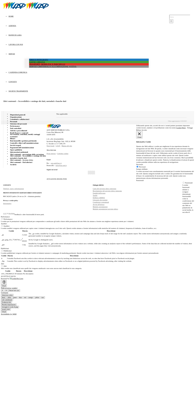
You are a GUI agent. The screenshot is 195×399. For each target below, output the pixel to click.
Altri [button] (2, 264)
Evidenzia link (6, 302)
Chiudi (4, 286)
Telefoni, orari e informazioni (13, 189)
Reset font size (14, 290)
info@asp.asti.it (61, 165)
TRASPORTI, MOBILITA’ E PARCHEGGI (47, 64)
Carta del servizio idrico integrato (104, 189)
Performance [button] (5, 217)
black (3, 297)
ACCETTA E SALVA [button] (8, 276)
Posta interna (51, 154)
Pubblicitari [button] (5, 248)
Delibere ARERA (99, 198)
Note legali (50, 146)
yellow (37, 297)
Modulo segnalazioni (100, 207)
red (25, 297)
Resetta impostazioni (9, 305)
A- (2, 290)
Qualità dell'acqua (99, 193)
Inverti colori (6, 309)
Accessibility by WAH (8, 314)
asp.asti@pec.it (56, 163)
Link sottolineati (7, 300)
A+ (6, 290)
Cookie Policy (181, 128)
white (9, 297)
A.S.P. (5, 213)
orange (30, 297)
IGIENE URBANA (37, 62)
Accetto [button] (144, 130)
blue (20, 297)
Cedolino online (62, 154)
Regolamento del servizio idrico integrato (107, 191)
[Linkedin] (94, 172)
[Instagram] (92, 172)
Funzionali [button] (140, 180)
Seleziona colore (7, 295)
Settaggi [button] (190, 128)
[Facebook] (89, 172)
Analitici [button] (4, 224)
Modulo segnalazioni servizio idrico (105, 209)
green (15, 297)
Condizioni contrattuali (101, 202)
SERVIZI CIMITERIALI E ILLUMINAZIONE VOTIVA (52, 66)
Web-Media (11, 213)
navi (42, 297)
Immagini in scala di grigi (10, 307)
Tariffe (95, 195)
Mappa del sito (67, 146)
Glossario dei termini (100, 200)
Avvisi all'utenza (98, 204)
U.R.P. (58, 146)
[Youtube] (90, 172)
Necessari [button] (139, 164)
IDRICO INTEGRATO (38, 60)
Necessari (142, 167)
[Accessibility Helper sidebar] (4, 282)
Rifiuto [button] (138, 130)
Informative (7, 203)
